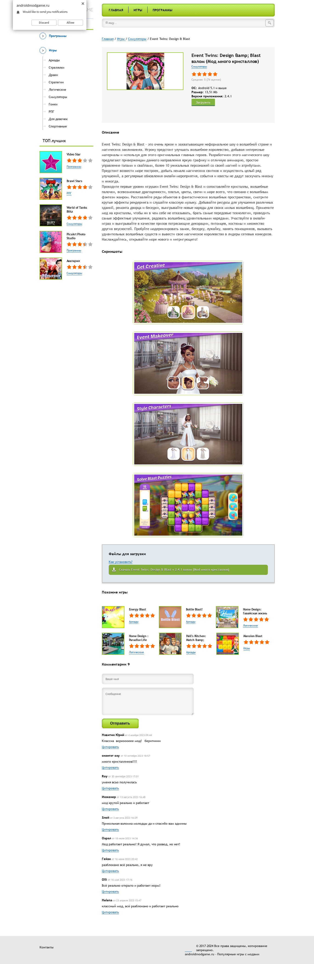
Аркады (133, 622)
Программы (162, 10)
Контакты (47, 947)
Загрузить (203, 102)
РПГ (69, 193)
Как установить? (120, 562)
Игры (138, 10)
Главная (116, 10)
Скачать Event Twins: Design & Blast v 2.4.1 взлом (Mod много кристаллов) (174, 570)
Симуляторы (74, 224)
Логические (250, 626)
